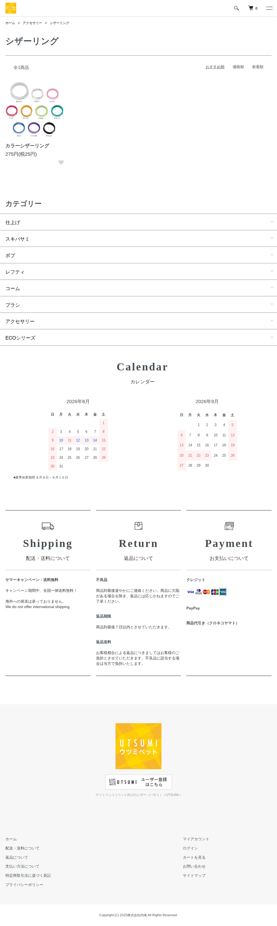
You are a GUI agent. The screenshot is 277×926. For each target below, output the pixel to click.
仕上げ (12, 221)
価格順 (238, 67)
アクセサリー (32, 23)
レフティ (15, 271)
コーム (12, 287)
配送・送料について (22, 848)
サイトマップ (194, 875)
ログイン (190, 848)
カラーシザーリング (27, 145)
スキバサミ (17, 238)
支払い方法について (22, 866)
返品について (16, 857)
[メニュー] (269, 8)
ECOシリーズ (20, 337)
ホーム (10, 23)
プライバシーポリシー (24, 884)
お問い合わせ (194, 866)
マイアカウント (196, 839)
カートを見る (194, 857)
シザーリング (59, 23)
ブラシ (12, 304)
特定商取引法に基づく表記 (28, 875)
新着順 (257, 67)
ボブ (10, 254)
